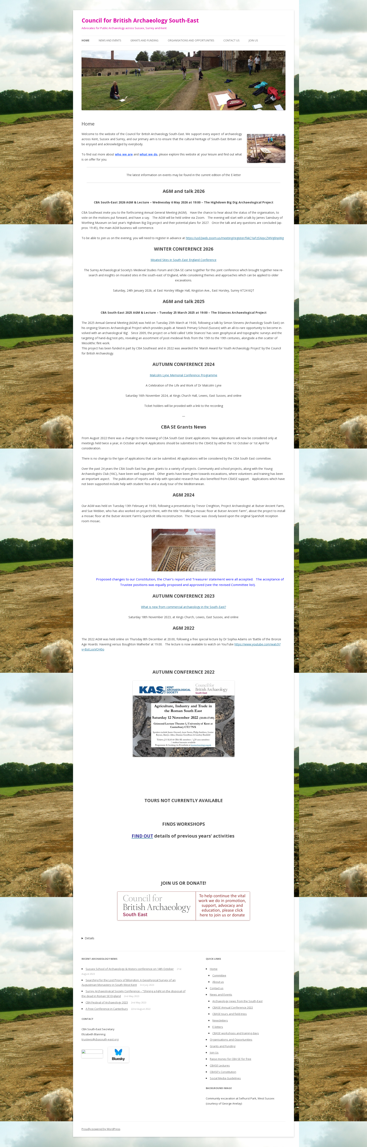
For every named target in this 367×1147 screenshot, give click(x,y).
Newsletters (220, 1020)
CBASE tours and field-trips (229, 1014)
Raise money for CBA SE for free (230, 1059)
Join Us (253, 40)
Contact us (231, 40)
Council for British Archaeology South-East (140, 20)
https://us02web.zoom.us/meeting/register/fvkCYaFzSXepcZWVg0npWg (235, 238)
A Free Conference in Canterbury (107, 1009)
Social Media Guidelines (225, 1078)
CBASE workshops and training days (235, 1033)
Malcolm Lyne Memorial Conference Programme (183, 375)
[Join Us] (183, 906)
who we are (124, 154)
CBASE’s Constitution (223, 1072)
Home (85, 40)
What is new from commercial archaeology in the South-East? (183, 607)
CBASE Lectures (220, 1065)
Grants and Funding (144, 40)
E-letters (217, 1027)
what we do (148, 154)
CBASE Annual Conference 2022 (232, 1007)
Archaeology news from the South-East (237, 1001)
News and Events (110, 40)
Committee (219, 975)
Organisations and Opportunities (191, 40)
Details (89, 938)
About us (218, 982)
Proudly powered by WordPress (101, 1129)
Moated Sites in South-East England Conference (183, 260)
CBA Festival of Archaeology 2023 (107, 1002)
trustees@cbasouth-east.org (100, 1039)
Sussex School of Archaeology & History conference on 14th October (130, 969)
